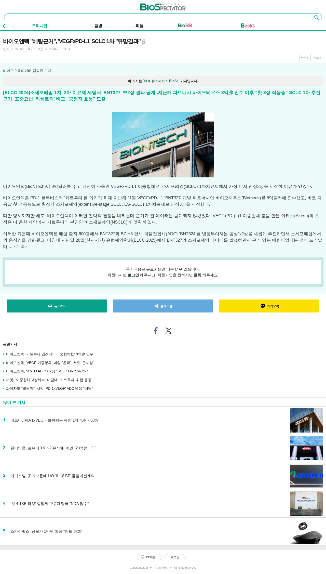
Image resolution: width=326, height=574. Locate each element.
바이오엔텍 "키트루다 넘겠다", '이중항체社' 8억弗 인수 (49, 354)
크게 (318, 57)
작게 (306, 57)
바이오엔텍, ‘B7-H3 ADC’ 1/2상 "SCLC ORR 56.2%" (47, 371)
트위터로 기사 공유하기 (168, 330)
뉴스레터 (60, 306)
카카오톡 (273, 306)
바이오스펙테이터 (154, 5)
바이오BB (185, 26)
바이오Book (248, 26)
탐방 (98, 25)
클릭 (197, 275)
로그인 (133, 275)
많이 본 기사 (14, 402)
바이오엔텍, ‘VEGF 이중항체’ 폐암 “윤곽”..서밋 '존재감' (50, 363)
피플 (139, 25)
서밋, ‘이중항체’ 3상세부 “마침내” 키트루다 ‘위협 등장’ (49, 380)
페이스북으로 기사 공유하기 (156, 330)
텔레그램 (166, 306)
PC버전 (151, 557)
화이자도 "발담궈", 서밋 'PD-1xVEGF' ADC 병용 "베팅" (49, 388)
